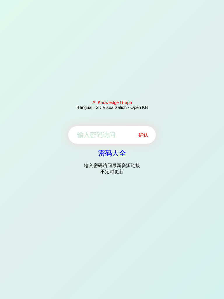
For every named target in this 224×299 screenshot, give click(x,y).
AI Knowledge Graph (112, 102)
